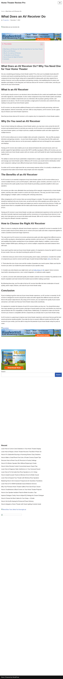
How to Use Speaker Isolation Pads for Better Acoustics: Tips (19, 627)
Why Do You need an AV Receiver (12, 53)
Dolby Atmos (37, 270)
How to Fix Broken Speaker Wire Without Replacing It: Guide (19, 598)
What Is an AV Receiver (9, 51)
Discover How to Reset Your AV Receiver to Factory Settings (18, 595)
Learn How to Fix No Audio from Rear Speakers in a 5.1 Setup (19, 606)
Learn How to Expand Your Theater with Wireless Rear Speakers (20, 612)
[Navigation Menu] (60, 2)
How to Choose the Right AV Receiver (13, 57)
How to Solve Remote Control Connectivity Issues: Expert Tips (19, 601)
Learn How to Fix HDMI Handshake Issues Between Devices (19, 618)
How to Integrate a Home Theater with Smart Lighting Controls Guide (21, 638)
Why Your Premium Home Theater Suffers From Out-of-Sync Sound (20, 621)
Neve (2, 677)
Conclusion (6, 59)
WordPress (16, 677)
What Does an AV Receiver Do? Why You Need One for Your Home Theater (23, 49)
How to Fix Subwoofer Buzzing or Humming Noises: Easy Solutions (21, 589)
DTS (49, 259)
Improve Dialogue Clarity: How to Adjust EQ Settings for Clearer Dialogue (22, 630)
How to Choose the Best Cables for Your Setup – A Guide (17, 633)
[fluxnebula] (31, 332)
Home (2, 11)
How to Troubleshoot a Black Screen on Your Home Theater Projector (21, 624)
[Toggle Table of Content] (41, 44)
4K (43, 270)
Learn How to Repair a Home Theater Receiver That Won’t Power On (21, 586)
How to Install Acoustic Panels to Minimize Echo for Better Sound (20, 609)
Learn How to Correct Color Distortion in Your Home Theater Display (21, 583)
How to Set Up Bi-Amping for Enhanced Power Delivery (17, 636)
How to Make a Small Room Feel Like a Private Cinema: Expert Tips (21, 592)
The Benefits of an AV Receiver (11, 55)
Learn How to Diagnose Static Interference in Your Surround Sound (20, 603)
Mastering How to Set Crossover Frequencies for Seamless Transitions (21, 615)
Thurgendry (6, 20)
